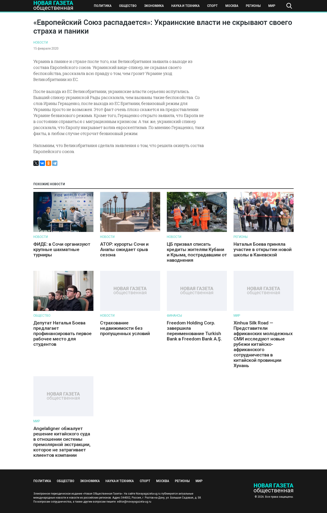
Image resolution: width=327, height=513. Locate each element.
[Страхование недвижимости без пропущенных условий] (130, 310)
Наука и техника (185, 6)
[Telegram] (54, 163)
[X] (36, 163)
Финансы (174, 315)
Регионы (253, 6)
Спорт (212, 6)
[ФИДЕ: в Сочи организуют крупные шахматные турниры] (63, 231)
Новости (40, 42)
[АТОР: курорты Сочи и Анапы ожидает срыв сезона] (130, 231)
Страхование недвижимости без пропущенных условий (125, 328)
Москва (231, 6)
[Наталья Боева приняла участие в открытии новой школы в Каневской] (264, 231)
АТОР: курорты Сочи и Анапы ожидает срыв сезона (124, 249)
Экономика (154, 6)
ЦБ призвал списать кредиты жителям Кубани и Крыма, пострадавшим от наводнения (197, 252)
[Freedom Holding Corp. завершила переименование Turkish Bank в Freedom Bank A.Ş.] (197, 310)
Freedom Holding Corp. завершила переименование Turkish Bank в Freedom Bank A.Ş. (194, 331)
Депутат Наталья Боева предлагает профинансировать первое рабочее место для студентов (62, 333)
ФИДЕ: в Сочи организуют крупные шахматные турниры (61, 249)
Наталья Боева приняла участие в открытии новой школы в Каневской (263, 249)
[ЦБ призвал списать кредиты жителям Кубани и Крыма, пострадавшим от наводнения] (197, 231)
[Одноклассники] (48, 163)
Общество (128, 6)
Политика (102, 6)
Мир (271, 6)
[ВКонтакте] (42, 163)
